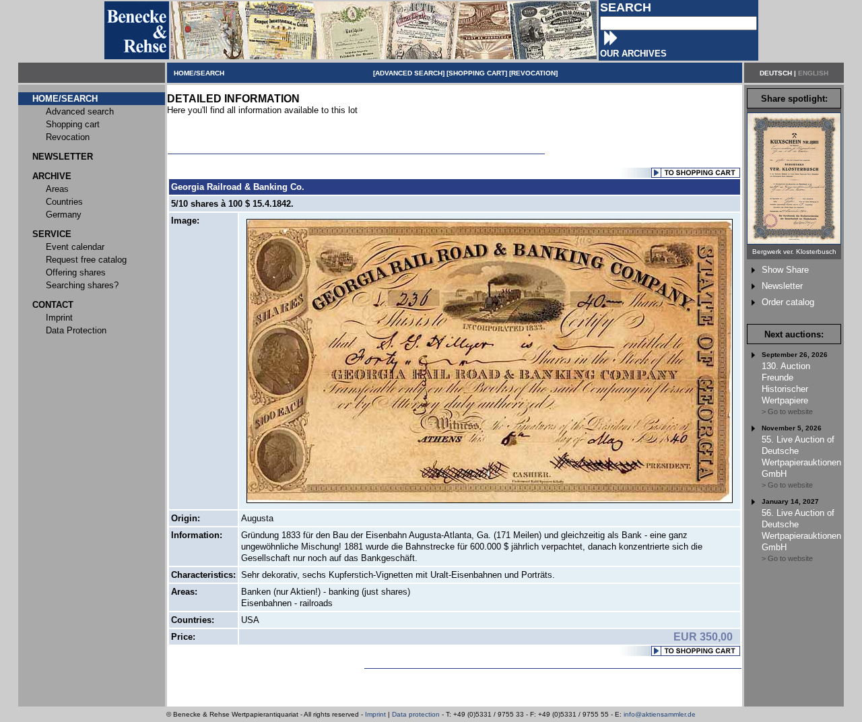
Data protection (416, 714)
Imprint (375, 714)
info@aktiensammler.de (660, 714)
